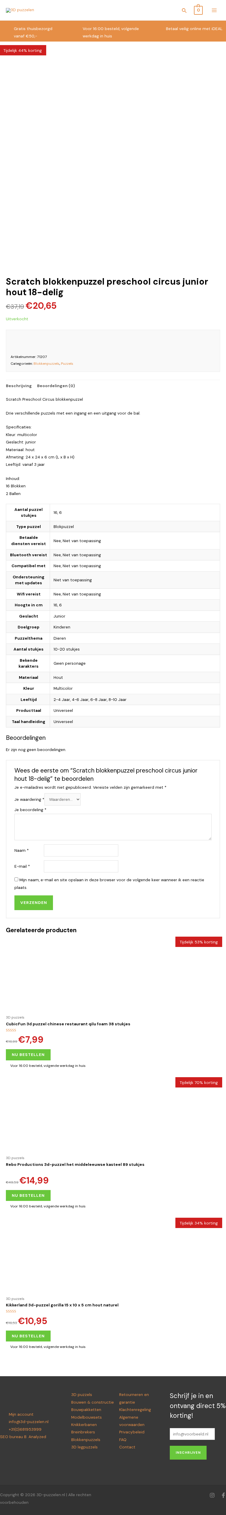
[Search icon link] (184, 11)
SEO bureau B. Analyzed (23, 1436)
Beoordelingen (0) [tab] (56, 385)
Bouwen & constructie (92, 1402)
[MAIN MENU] (214, 10)
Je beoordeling (30, 809)
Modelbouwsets (86, 1417)
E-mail (22, 866)
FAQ (123, 1439)
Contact (127, 1447)
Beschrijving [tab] (19, 385)
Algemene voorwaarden (131, 1421)
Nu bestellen (28, 1054)
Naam (21, 850)
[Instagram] (212, 1495)
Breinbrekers (83, 1432)
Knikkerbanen (84, 1424)
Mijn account (21, 1414)
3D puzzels (81, 1394)
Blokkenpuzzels (46, 363)
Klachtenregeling (135, 1409)
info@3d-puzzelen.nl (29, 1421)
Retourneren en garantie (134, 1398)
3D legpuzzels (84, 1447)
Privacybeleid (131, 1432)
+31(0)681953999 (25, 1429)
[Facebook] (223, 1495)
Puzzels (67, 363)
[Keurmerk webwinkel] (147, 340)
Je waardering (29, 799)
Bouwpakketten (86, 1409)
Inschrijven (188, 1452)
